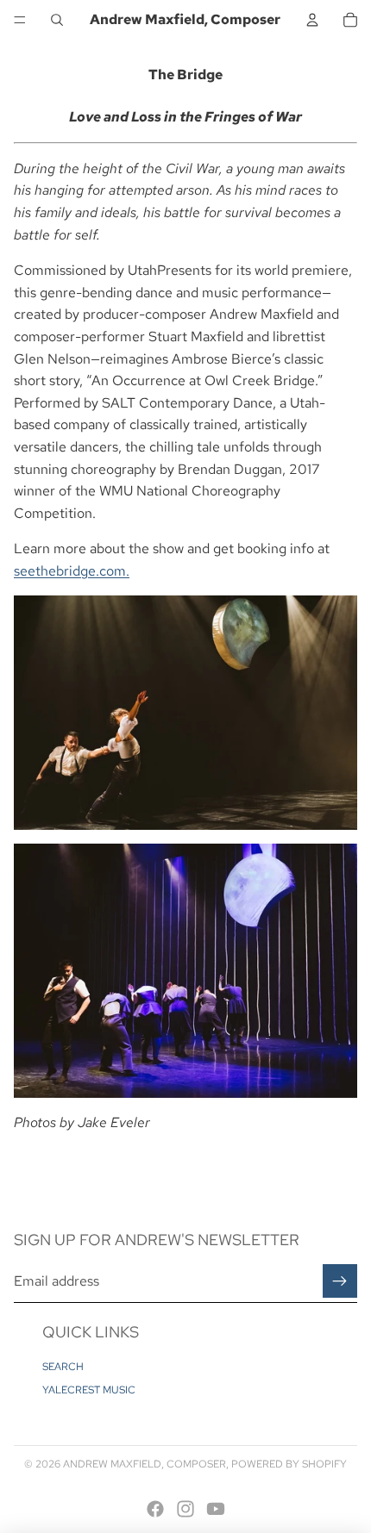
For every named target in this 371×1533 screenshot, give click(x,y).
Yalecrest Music (88, 1390)
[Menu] (20, 20)
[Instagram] (185, 1509)
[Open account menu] (312, 20)
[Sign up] (340, 1281)
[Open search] (57, 20)
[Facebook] (155, 1509)
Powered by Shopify (289, 1464)
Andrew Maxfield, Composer (144, 1464)
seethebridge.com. (71, 571)
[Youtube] (215, 1509)
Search (63, 1367)
